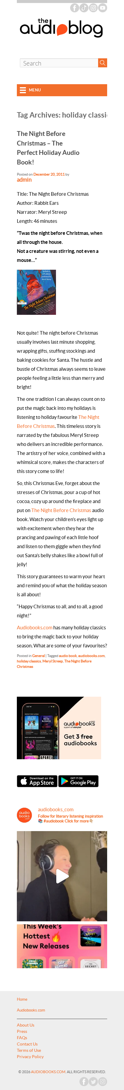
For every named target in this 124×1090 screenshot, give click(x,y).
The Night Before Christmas (61, 510)
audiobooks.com (91, 656)
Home (22, 999)
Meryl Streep (52, 661)
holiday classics (29, 661)
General (38, 656)
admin (24, 180)
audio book (68, 656)
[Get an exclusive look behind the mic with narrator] (62, 876)
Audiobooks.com (34, 627)
